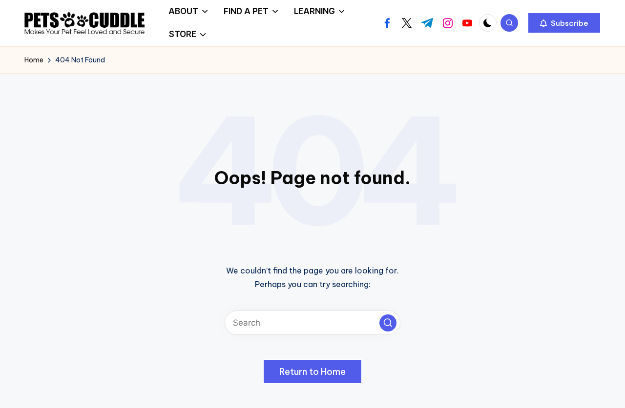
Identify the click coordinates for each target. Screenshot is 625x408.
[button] (564, 23)
